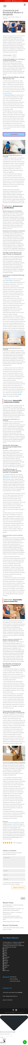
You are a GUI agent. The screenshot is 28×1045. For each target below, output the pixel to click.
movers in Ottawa (14, 134)
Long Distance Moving (15, 981)
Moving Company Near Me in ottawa (11, 921)
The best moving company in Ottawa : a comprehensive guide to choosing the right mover (12, 918)
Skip (1, 1042)
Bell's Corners (6, 970)
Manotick (5, 963)
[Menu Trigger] (25, 4)
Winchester (5, 960)
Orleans (5, 950)
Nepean (5, 952)
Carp (4, 968)
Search (22, 898)
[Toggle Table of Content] (13, 56)
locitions (17, 17)
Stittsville (5, 967)
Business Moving (14, 979)
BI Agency (12, 1012)
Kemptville (15, 824)
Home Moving (13, 976)
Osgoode (5, 953)
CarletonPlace (6, 957)
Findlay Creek (6, 965)
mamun (6, 17)
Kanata (5, 955)
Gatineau (6, 948)
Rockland (5, 958)
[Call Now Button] (25, 1042)
